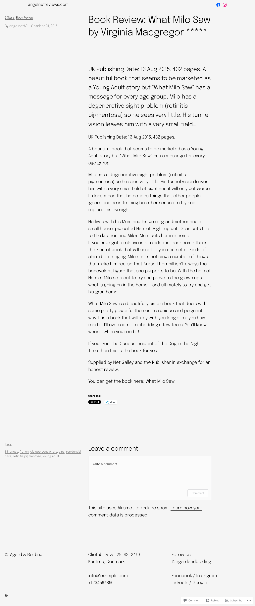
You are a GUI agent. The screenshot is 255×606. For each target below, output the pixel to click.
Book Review (24, 17)
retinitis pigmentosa (27, 456)
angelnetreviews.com (48, 5)
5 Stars (10, 17)
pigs (62, 451)
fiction (24, 451)
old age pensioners (43, 451)
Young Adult (51, 456)
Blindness (11, 451)
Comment (198, 493)
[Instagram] (224, 4)
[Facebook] (218, 4)
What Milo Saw (160, 381)
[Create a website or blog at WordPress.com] (6, 596)
